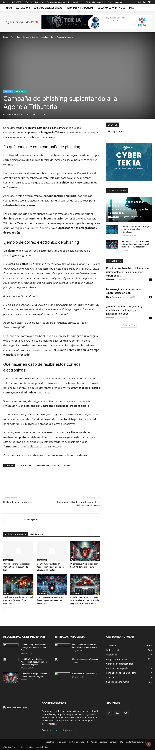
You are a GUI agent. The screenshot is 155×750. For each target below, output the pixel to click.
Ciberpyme (11, 114)
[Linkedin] (144, 2)
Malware (55, 465)
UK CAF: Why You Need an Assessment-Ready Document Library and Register (50, 567)
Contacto (113, 742)
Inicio (8, 7)
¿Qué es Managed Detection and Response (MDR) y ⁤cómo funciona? (18, 600)
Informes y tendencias (80, 7)
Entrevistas (39, 2)
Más (131, 7)
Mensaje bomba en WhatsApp (85, 659)
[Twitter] (149, 2)
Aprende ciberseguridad (48, 7)
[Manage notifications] (148, 744)
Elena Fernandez (113, 297)
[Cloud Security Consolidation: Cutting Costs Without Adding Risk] (18, 551)
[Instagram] (139, 2)
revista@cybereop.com (67, 730)
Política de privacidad (78, 742)
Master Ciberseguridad (95, 2)
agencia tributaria (25, 465)
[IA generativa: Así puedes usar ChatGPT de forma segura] (85, 551)
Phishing (66, 465)
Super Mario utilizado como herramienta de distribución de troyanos (78, 504)
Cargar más (128, 325)
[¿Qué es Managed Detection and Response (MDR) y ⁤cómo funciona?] (18, 584)
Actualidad (23, 7)
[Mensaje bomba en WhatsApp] (62, 663)
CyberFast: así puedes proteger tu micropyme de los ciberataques (135, 229)
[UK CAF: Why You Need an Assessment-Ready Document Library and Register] (52, 551)
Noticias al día (20, 91)
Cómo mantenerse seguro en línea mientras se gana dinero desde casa (50, 600)
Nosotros (50, 742)
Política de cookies (99, 742)
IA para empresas (114, 2)
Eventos (29, 2)
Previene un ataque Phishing (84, 674)
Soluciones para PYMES (111, 7)
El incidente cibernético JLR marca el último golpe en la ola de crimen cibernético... (127, 272)
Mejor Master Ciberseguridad (133, 742)
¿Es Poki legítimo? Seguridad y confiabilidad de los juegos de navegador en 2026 (124, 310)
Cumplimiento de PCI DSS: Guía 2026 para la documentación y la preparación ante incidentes (84, 600)
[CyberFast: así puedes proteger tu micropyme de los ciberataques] (112, 229)
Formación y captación (56, 2)
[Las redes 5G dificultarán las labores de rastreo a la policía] (62, 648)
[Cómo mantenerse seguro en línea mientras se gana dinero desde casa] (52, 584)
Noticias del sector (75, 2)
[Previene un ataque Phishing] (62, 677)
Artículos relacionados (15, 534)
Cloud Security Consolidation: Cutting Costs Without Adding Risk (16, 567)
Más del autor (36, 534)
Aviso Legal (61, 742)
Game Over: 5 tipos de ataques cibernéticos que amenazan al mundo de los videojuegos (135, 244)
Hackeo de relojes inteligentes (18, 502)
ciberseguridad (42, 465)
